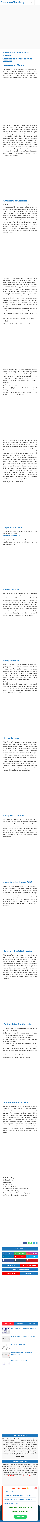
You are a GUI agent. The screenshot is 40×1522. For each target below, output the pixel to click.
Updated (32, 1324)
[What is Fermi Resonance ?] (6, 1363)
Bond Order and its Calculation (23, 1439)
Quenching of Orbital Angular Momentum (16, 1452)
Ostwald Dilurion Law (10, 1442)
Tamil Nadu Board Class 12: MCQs (11, 1470)
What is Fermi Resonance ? (19, 1361)
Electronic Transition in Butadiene (13, 1444)
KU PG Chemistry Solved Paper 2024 (26, 1441)
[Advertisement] (20, 27)
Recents (20, 1324)
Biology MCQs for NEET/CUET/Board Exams (24, 1454)
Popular (8, 1324)
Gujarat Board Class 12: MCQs (29, 1470)
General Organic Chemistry (20, 1270)
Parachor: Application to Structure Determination (21, 1353)
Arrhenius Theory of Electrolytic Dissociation (23, 1450)
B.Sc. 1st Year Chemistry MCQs (27, 1474)
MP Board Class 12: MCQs (10, 1468)
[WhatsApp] (30, 1243)
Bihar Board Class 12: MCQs (14, 1466)
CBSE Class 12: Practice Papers (10, 1465)
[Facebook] (25, 1243)
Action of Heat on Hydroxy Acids (19, 1446)
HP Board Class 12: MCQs (26, 1472)
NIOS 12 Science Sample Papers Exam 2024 (23, 1328)
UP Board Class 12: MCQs (30, 1466)
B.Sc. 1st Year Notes (7, 1439)
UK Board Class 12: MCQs (11, 1472)
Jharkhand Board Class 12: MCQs (27, 1468)
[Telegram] (35, 1243)
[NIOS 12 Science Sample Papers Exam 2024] (6, 1330)
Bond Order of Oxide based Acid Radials (23, 1336)
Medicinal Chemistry (29, 1266)
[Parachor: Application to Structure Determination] (6, 1355)
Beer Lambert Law (24, 1448)
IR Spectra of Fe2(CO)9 (18, 1344)
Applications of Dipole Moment (26, 1442)
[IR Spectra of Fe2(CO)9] (6, 1347)
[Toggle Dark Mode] (32, 2)
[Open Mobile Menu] (37, 2)
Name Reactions (11, 1266)
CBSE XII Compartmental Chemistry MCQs (20, 1476)
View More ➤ (20, 1457)
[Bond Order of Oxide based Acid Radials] (6, 1339)
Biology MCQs (29, 1274)
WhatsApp (20, 1516)
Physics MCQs (11, 1274)
